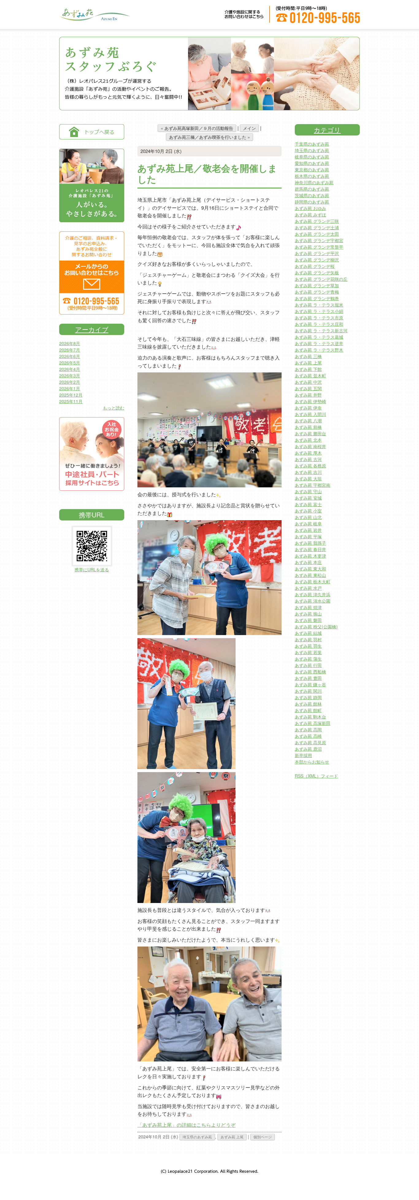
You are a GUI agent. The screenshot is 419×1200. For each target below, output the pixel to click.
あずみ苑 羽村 (308, 639)
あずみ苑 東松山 (310, 575)
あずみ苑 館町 (308, 710)
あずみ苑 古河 (308, 459)
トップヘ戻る (91, 131)
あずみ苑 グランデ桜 (315, 266)
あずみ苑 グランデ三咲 (317, 221)
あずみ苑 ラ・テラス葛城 (319, 337)
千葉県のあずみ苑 (312, 144)
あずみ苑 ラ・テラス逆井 (319, 343)
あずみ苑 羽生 (308, 646)
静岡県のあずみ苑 (312, 202)
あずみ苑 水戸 (308, 588)
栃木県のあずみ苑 (312, 176)
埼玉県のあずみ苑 (197, 1136)
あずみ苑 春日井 (310, 549)
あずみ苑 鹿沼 (308, 749)
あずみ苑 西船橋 (310, 672)
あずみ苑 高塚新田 (312, 723)
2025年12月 (71, 395)
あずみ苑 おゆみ (310, 208)
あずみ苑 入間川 (310, 414)
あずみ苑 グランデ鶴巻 (317, 298)
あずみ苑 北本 (308, 440)
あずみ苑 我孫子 (310, 543)
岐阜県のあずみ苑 (312, 157)
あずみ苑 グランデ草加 (317, 285)
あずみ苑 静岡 (308, 697)
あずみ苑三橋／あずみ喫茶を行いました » (209, 137)
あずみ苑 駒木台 (310, 717)
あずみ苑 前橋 (308, 427)
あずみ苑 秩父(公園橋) (316, 626)
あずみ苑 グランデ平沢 (317, 253)
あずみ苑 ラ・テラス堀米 (319, 305)
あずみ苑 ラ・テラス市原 (319, 317)
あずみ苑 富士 (308, 504)
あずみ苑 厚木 (308, 453)
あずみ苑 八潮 (308, 420)
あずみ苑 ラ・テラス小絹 (319, 311)
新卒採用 (303, 755)
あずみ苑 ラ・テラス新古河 (321, 330)
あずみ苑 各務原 (310, 466)
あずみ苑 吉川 (308, 472)
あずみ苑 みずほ (310, 214)
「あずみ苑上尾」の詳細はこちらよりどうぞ (186, 1124)
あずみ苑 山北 (308, 517)
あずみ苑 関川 (308, 691)
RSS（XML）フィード (316, 776)
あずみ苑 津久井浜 (312, 594)
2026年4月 (69, 369)
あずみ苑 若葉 (308, 652)
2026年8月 (69, 343)
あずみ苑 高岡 (308, 729)
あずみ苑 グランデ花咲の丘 (321, 279)
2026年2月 (69, 382)
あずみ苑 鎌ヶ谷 (310, 684)
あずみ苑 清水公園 (312, 601)
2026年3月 (69, 375)
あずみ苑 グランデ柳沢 (317, 260)
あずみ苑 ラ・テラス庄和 (319, 324)
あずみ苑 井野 (308, 395)
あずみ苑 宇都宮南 (312, 485)
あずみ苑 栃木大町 (312, 581)
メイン (249, 128)
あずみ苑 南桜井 (310, 446)
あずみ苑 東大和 (310, 569)
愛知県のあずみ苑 (312, 163)
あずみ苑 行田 (308, 665)
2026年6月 (69, 356)
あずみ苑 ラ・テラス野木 (319, 350)
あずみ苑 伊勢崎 (310, 401)
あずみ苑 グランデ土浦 (317, 227)
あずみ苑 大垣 (308, 478)
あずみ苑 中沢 (308, 382)
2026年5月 (69, 363)
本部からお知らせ (312, 762)
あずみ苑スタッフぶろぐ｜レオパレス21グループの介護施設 (94, 18)
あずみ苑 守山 (308, 491)
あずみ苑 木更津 (310, 556)
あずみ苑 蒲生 (308, 659)
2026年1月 (69, 388)
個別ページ (262, 1136)
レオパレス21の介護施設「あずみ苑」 (91, 185)
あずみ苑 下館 (308, 369)
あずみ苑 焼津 (308, 607)
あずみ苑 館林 (308, 704)
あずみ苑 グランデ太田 (317, 234)
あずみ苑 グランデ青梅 (317, 292)
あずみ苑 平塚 (308, 536)
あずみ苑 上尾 (232, 1136)
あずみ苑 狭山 (308, 614)
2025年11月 (71, 401)
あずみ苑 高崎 (308, 736)
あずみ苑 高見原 (310, 742)
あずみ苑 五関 (308, 388)
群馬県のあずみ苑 (312, 189)
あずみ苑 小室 (308, 511)
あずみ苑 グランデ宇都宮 (319, 240)
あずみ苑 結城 (308, 633)
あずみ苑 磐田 (308, 620)
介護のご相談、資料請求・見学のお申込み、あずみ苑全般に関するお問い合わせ (91, 272)
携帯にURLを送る (92, 569)
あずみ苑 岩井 (308, 530)
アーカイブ (92, 329)
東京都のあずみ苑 (312, 169)
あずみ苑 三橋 (308, 356)
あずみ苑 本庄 (308, 562)
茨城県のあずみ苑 (312, 195)
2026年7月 (69, 350)
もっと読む (113, 408)
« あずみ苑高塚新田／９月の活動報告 (197, 128)
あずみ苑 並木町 (310, 375)
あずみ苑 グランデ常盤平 (319, 247)
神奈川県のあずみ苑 (314, 182)
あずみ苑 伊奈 (308, 408)
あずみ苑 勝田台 (310, 433)
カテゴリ (327, 129)
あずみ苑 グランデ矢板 (317, 272)
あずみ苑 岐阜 (308, 523)
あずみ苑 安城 (308, 498)
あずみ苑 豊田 (308, 678)
